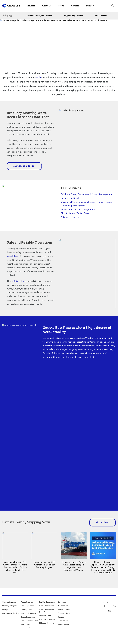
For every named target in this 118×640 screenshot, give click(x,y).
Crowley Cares (26, 610)
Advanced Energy (70, 217)
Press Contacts (64, 610)
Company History (28, 606)
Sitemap (61, 617)
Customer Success (24, 166)
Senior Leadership (28, 617)
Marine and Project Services (39, 16)
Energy (5, 610)
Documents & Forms (47, 619)
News (61, 6)
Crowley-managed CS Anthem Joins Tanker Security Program (44, 565)
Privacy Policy (63, 625)
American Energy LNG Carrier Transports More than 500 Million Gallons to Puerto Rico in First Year (15, 567)
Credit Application (46, 606)
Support (90, 6)
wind (49, 350)
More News (102, 522)
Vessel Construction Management (78, 210)
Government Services (10, 613)
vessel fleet (12, 256)
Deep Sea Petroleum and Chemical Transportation (86, 202)
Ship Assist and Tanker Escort (75, 214)
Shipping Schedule (46, 623)
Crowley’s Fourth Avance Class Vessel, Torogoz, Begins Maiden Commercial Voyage (73, 566)
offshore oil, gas (106, 346)
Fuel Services (101, 16)
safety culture (19, 281)
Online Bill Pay (45, 616)
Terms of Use (63, 621)
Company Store (64, 613)
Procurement (63, 606)
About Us (47, 6)
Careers (75, 6)
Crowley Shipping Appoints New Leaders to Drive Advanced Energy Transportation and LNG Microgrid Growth (102, 567)
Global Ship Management (74, 206)
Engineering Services (73, 16)
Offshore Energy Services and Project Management (87, 194)
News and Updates (28, 613)
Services (31, 6)
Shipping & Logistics (10, 606)
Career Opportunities (29, 621)
